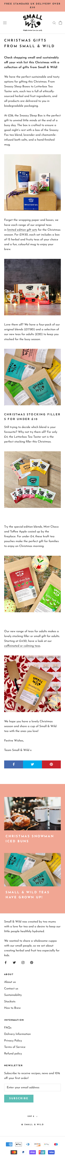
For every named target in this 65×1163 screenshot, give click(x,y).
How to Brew (12, 1008)
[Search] (54, 22)
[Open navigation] (5, 22)
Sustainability (13, 995)
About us (10, 982)
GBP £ (31, 1116)
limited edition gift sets (22, 229)
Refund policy (13, 1053)
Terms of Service (14, 1047)
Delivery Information (17, 1034)
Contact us (11, 988)
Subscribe (18, 1098)
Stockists (9, 1001)
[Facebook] (5, 962)
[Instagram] (22, 962)
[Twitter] (14, 962)
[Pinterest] (31, 962)
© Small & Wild (32, 1125)
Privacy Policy (13, 1040)
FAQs (7, 1027)
